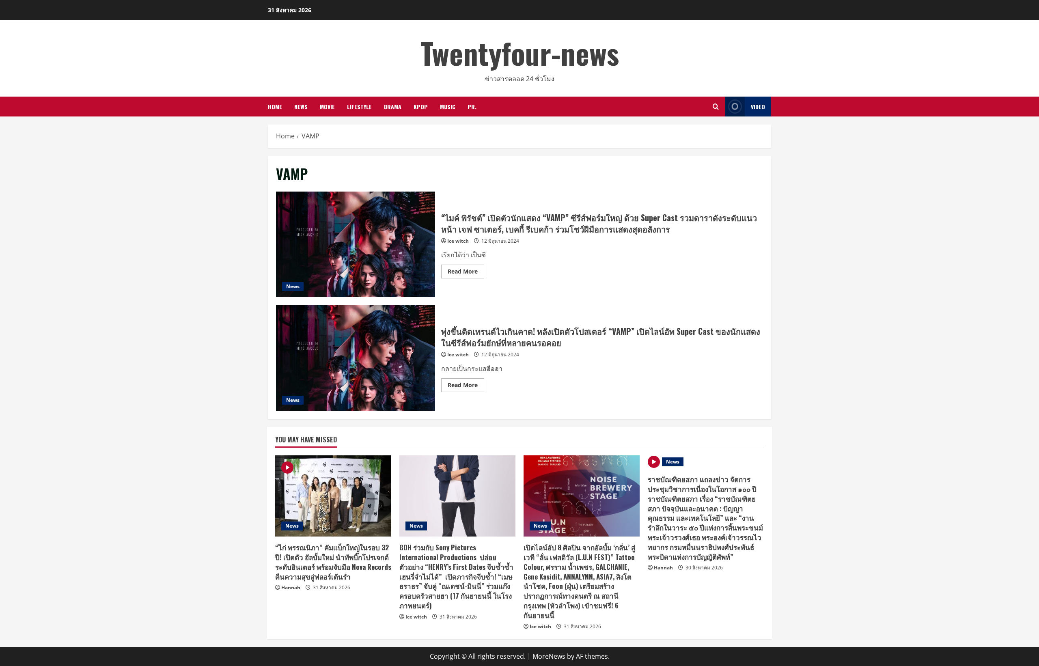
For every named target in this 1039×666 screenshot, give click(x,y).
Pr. (472, 106)
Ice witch (458, 240)
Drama (392, 106)
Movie (327, 106)
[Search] (716, 106)
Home (275, 106)
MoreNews (548, 656)
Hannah (290, 587)
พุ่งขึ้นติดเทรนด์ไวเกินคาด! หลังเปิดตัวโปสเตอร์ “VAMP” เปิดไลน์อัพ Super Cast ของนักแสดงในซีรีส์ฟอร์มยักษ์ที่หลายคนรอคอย (355, 358)
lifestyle (359, 106)
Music (447, 106)
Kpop (421, 106)
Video (758, 106)
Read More (466, 272)
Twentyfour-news (519, 52)
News (301, 106)
